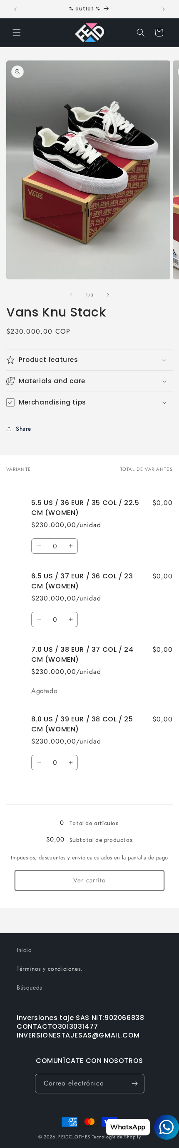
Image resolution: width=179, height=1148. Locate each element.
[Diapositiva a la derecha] (108, 295)
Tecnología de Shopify (116, 1136)
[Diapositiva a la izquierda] (71, 295)
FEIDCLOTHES (74, 1136)
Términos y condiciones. (50, 969)
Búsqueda (30, 987)
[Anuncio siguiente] (163, 9)
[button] (16, 32)
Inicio (24, 950)
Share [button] (23, 429)
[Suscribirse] (135, 1083)
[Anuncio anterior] (15, 9)
